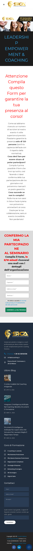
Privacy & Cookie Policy (19, 543)
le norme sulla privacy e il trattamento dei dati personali (15, 303)
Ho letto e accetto (15, 303)
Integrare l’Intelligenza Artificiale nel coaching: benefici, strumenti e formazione (16, 407)
